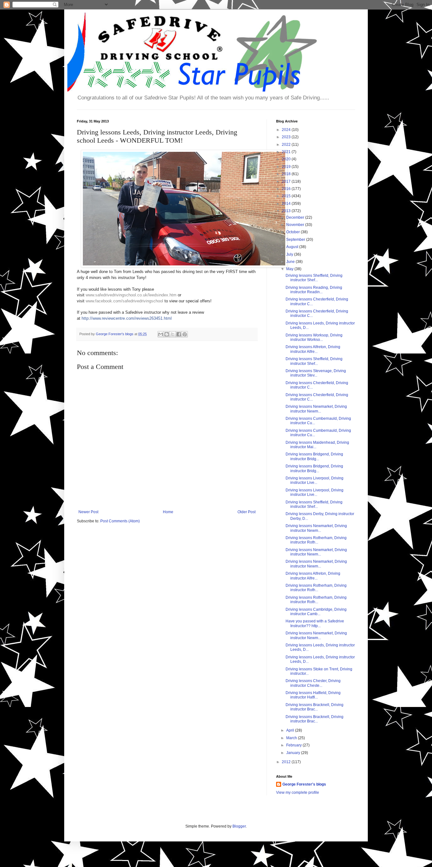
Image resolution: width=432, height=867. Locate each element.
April (290, 730)
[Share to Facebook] (179, 334)
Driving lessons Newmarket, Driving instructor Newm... (316, 408)
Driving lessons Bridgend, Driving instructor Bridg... (314, 456)
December (295, 217)
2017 (287, 181)
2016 (287, 189)
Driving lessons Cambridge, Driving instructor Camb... (316, 611)
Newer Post (88, 512)
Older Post (247, 512)
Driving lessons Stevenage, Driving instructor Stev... (316, 373)
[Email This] (160, 334)
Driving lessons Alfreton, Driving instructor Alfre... (313, 349)
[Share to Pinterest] (185, 334)
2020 (287, 159)
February (294, 745)
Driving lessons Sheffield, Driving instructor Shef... (314, 277)
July (290, 254)
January (293, 753)
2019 (287, 166)
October (293, 232)
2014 (287, 203)
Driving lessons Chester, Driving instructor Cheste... (313, 683)
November (295, 225)
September (296, 239)
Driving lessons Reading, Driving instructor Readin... (314, 289)
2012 (287, 762)
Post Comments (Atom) (120, 521)
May (290, 269)
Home (168, 512)
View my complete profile (297, 792)
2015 (287, 196)
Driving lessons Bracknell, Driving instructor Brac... (314, 707)
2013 (287, 211)
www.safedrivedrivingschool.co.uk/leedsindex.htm (131, 295)
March (292, 738)
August (292, 247)
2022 (287, 144)
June (291, 261)
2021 (287, 152)
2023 (287, 137)
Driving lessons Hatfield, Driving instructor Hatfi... (313, 695)
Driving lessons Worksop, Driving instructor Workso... (314, 337)
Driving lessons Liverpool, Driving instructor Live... (314, 480)
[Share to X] (173, 334)
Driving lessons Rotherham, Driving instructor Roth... (316, 540)
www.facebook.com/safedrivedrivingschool (124, 301)
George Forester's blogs (304, 784)
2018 (287, 174)
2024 (287, 130)
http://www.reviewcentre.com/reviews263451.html (127, 318)
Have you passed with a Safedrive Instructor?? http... (315, 623)
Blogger (239, 826)
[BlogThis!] (167, 334)
